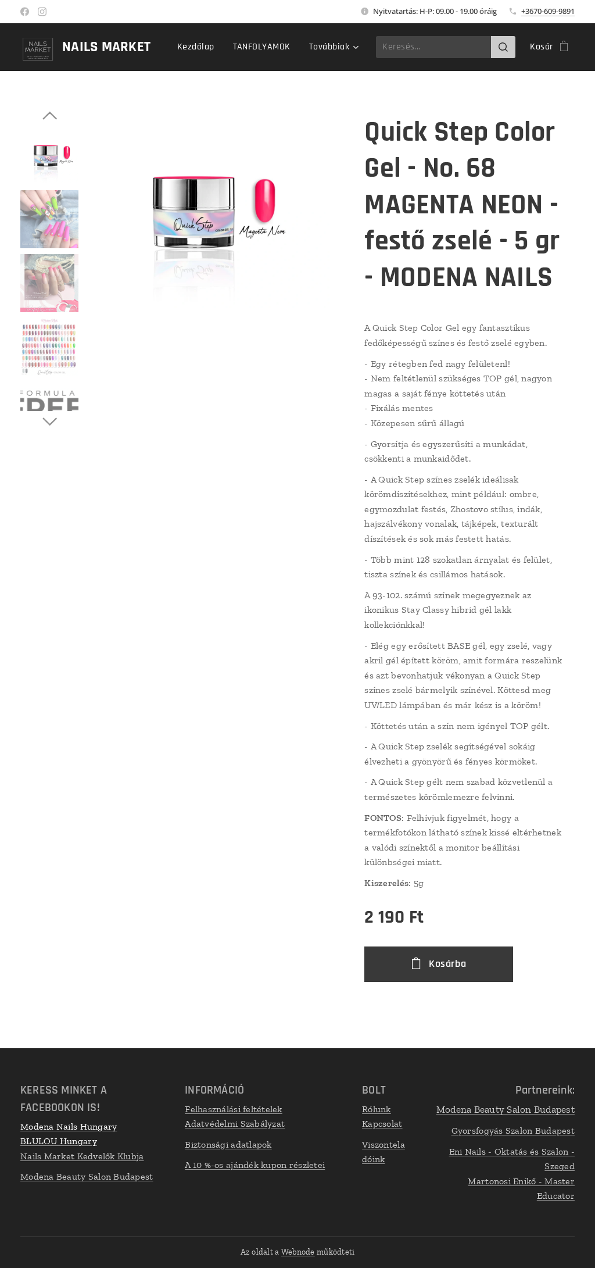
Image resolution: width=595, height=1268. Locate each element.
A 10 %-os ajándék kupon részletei (255, 1164)
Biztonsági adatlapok (228, 1144)
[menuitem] (199, 47)
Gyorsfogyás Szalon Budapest (513, 1130)
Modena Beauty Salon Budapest (86, 1176)
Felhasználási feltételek (233, 1109)
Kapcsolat (382, 1123)
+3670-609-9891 (548, 11)
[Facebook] (24, 12)
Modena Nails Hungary (68, 1126)
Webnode (298, 1252)
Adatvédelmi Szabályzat (235, 1123)
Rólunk (376, 1109)
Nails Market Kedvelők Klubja (82, 1156)
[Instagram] (42, 12)
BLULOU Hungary (58, 1140)
